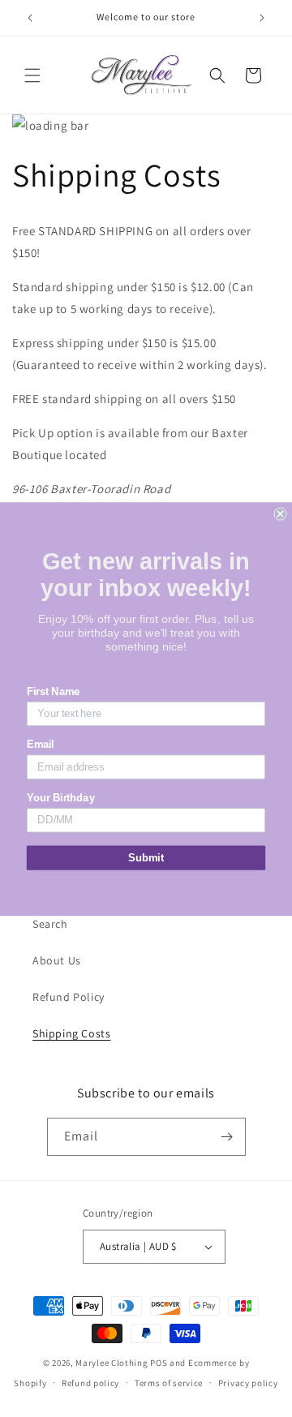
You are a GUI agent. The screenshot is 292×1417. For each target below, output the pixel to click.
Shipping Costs (71, 1033)
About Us (56, 960)
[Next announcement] (262, 18)
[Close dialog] (280, 513)
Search (50, 924)
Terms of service (169, 1383)
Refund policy (90, 1383)
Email (40, 744)
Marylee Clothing (111, 1362)
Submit (145, 857)
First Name (53, 691)
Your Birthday (61, 797)
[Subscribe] (227, 1137)
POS (158, 1362)
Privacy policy (248, 1383)
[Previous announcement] (30, 18)
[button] (32, 75)
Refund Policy (68, 997)
